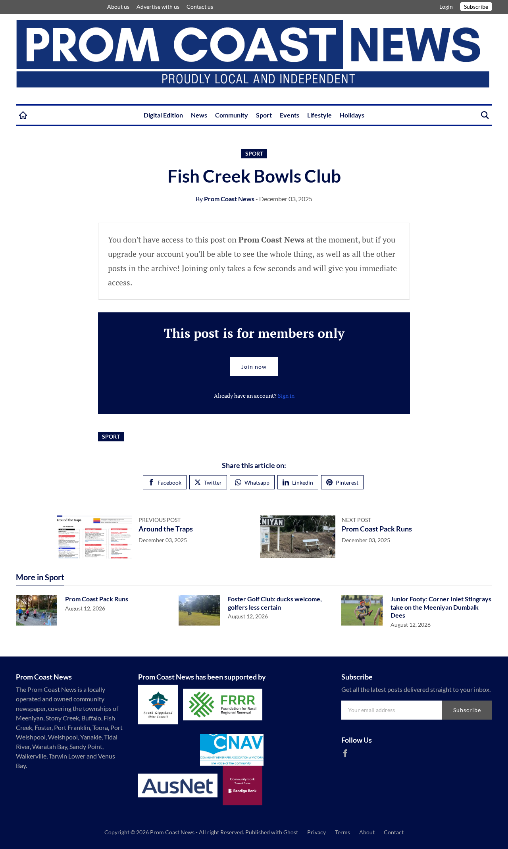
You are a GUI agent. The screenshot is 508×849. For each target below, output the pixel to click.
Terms (342, 832)
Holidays (352, 115)
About (367, 832)
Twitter (213, 482)
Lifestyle (319, 115)
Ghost (290, 832)
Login (446, 6)
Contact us (200, 6)
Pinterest (347, 482)
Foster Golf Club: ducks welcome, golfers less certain (275, 603)
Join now (254, 366)
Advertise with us (158, 6)
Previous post (160, 519)
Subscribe (476, 6)
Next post (356, 519)
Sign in (286, 395)
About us (118, 6)
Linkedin (302, 482)
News (199, 115)
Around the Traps (166, 528)
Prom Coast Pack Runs (377, 528)
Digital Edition (163, 115)
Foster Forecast (95, 7)
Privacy (316, 832)
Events (289, 115)
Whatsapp (256, 482)
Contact (394, 832)
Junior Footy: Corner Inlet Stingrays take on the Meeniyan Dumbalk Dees (441, 607)
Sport (264, 115)
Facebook (169, 482)
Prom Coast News (225, 198)
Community (231, 115)
